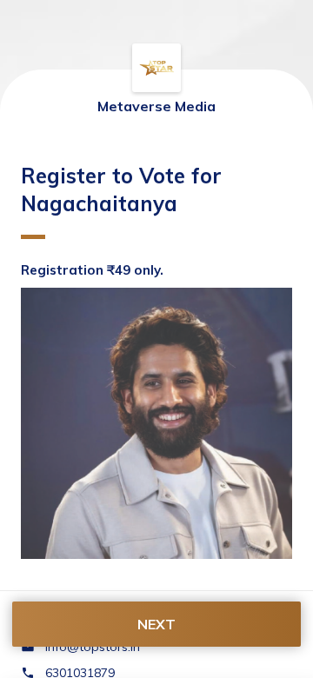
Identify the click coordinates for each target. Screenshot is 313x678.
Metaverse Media (156, 106)
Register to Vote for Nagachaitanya (121, 189)
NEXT (156, 624)
